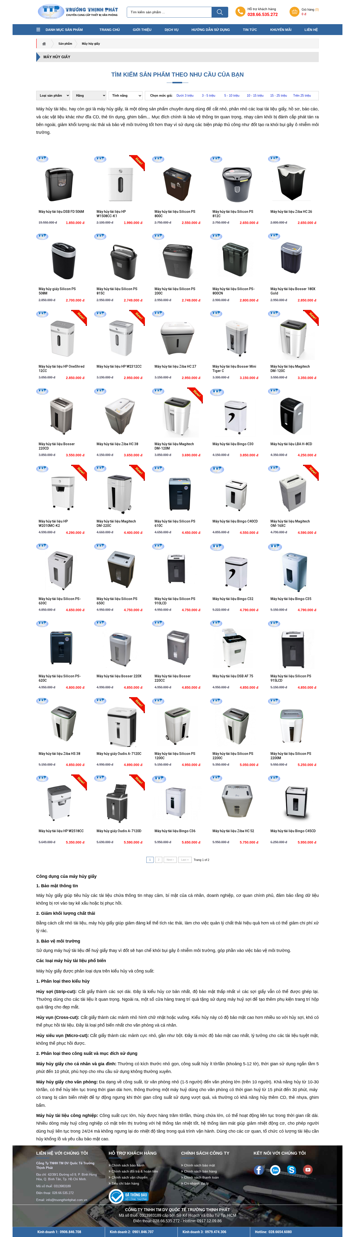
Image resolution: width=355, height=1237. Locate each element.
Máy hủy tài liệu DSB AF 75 (233, 676)
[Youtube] (308, 1169)
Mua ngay (61, 202)
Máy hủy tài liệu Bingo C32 (233, 599)
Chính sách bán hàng (200, 1171)
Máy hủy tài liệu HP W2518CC (61, 831)
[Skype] (291, 1170)
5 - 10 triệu (231, 95)
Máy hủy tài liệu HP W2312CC (119, 366)
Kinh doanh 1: (59, 1232)
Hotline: (273, 1232)
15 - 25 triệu (278, 95)
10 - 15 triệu (255, 95)
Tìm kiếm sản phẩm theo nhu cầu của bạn (177, 74)
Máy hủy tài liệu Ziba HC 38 (117, 444)
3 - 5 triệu (208, 95)
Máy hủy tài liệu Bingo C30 (233, 444)
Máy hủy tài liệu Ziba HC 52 (233, 831)
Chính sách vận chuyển (129, 1177)
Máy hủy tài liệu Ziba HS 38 (59, 754)
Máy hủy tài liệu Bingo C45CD (293, 831)
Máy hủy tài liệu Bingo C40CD (235, 521)
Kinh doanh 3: (204, 1232)
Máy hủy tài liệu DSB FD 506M (61, 212)
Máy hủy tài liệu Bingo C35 (290, 599)
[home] (77, 12)
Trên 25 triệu (302, 95)
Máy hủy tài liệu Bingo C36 (175, 831)
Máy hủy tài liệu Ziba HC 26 (291, 212)
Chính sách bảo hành (127, 1165)
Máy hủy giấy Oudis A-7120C (119, 754)
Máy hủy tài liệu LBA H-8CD (291, 444)
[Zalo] (275, 1170)
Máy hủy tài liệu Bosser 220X (119, 676)
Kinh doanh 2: (132, 1232)
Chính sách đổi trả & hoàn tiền (134, 1171)
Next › (170, 859)
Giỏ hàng (310, 12)
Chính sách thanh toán (201, 1177)
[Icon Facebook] (259, 1170)
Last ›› (185, 859)
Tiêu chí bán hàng (125, 1183)
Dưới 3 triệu (185, 95)
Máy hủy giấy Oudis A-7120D (119, 831)
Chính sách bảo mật (199, 1165)
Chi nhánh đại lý (196, 1183)
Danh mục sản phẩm (64, 30)
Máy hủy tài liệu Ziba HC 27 (175, 366)
